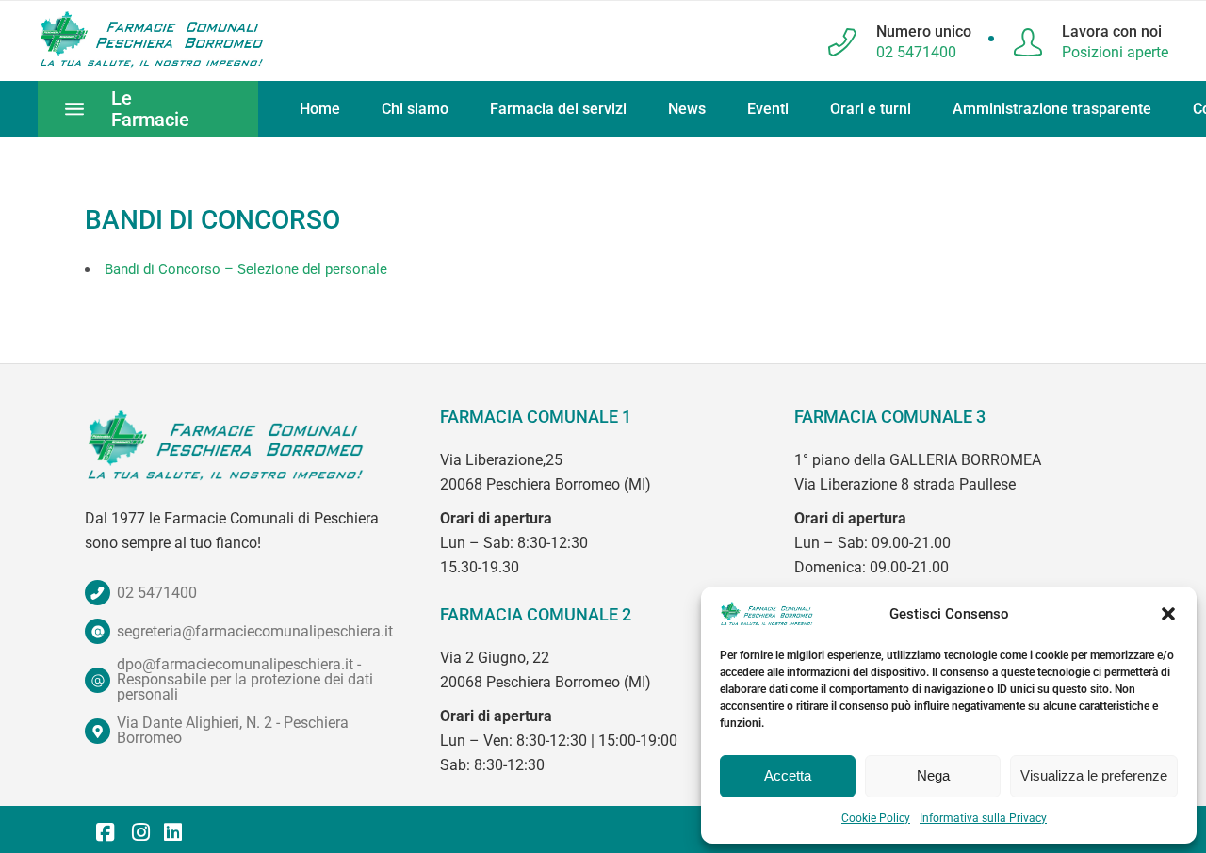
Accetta (787, 775)
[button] (1168, 613)
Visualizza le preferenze (1093, 775)
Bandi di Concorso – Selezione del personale (246, 269)
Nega (933, 775)
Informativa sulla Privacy (983, 818)
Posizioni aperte (1115, 52)
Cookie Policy (875, 818)
